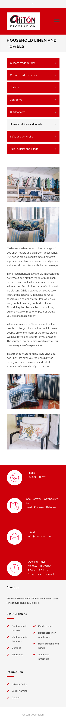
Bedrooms (16, 99)
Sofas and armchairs (21, 136)
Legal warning (19, 690)
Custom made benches (23, 75)
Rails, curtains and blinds (24, 148)
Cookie (16, 697)
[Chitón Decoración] (30, 21)
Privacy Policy (19, 684)
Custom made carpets (22, 63)
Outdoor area (17, 112)
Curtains (14, 87)
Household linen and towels (26, 124)
